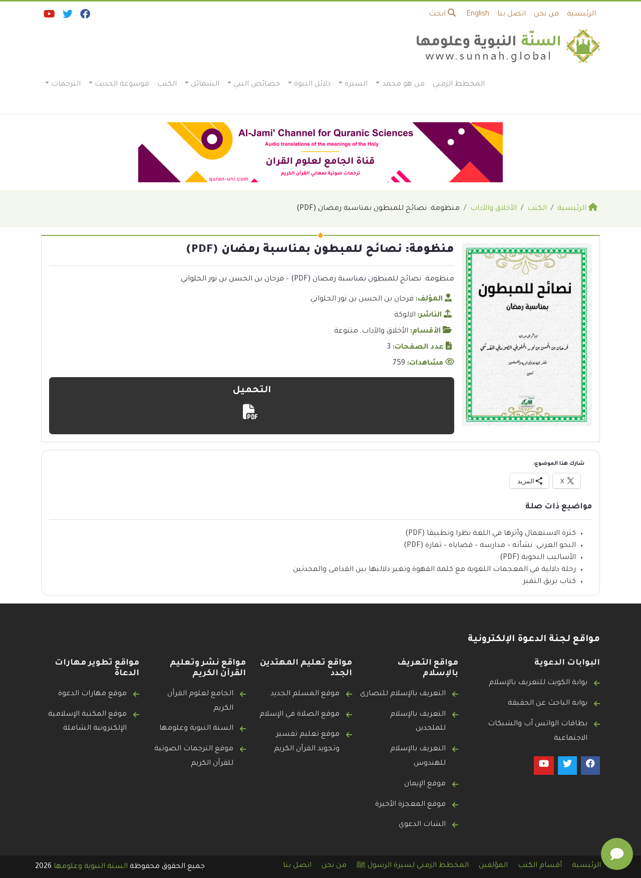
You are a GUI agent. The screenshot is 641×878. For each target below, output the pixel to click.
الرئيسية (581, 15)
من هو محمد (403, 85)
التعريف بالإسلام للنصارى (403, 694)
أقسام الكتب (540, 866)
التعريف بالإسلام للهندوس (418, 756)
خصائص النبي (256, 85)
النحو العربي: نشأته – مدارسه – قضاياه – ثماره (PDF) (490, 546)
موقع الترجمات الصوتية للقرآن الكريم (193, 756)
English (477, 15)
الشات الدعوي (422, 825)
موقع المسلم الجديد (305, 694)
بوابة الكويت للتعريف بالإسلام (538, 683)
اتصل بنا (511, 15)
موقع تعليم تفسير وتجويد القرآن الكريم (307, 742)
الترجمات (66, 85)
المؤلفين (493, 866)
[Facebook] (84, 16)
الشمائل (205, 85)
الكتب (167, 85)
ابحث (438, 15)
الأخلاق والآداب (385, 332)
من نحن (546, 15)
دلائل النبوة (312, 85)
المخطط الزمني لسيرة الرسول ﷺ (413, 866)
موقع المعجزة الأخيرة (410, 805)
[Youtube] (48, 16)
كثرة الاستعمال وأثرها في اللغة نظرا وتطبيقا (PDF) (490, 534)
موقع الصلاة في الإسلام (299, 715)
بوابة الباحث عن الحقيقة (547, 704)
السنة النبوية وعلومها (196, 729)
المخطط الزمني (459, 85)
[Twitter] (67, 16)
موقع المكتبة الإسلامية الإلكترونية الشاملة (87, 722)
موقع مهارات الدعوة (92, 694)
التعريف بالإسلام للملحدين (418, 722)
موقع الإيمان (425, 784)
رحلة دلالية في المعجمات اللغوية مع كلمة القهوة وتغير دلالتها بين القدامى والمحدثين (434, 570)
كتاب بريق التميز (549, 582)
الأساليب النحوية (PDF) (538, 558)
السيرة (356, 85)
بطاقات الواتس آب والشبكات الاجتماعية (537, 731)
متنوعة (346, 332)
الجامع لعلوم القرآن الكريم (200, 701)
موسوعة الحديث (122, 85)
